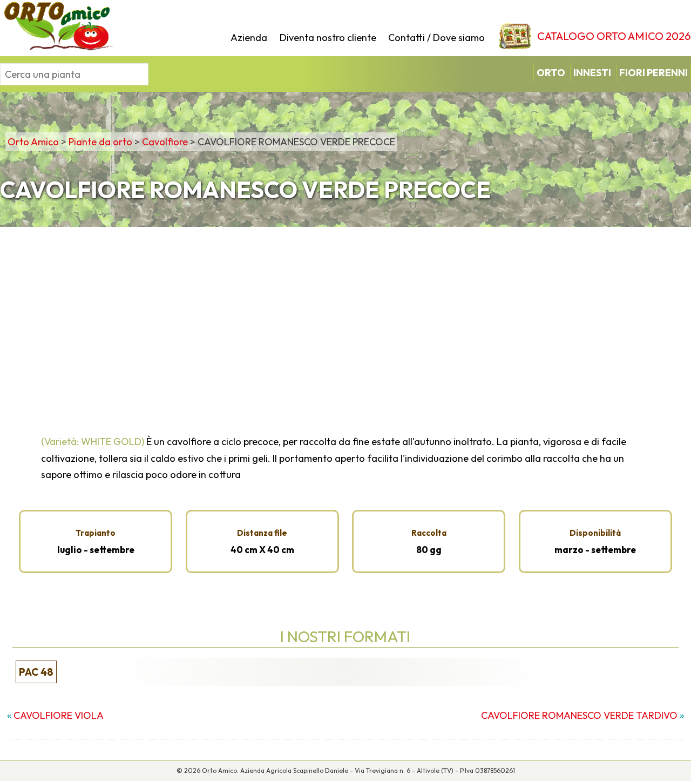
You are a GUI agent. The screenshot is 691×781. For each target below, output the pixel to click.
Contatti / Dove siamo (436, 37)
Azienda (249, 37)
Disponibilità (595, 533)
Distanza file (262, 533)
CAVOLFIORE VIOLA (58, 715)
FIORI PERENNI (653, 72)
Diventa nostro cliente (328, 37)
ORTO (551, 72)
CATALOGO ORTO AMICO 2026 (614, 36)
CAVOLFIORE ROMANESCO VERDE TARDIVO (579, 715)
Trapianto (96, 533)
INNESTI (592, 72)
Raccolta (428, 533)
